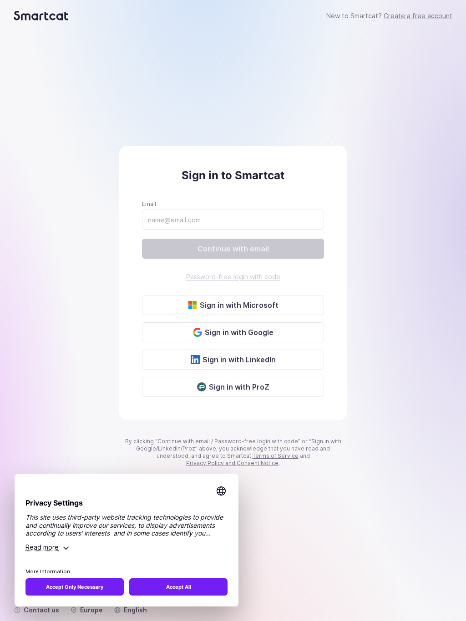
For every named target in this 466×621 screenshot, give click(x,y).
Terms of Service (276, 455)
